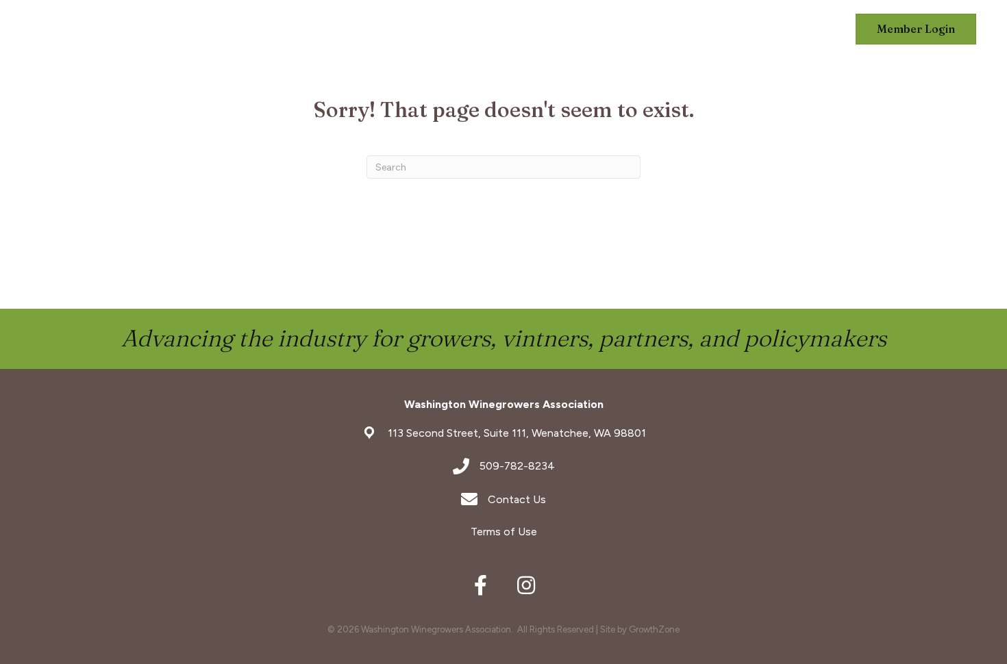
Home (345, 29)
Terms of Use (504, 531)
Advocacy (701, 29)
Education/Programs (565, 29)
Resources (797, 29)
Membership (425, 29)
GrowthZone (654, 629)
